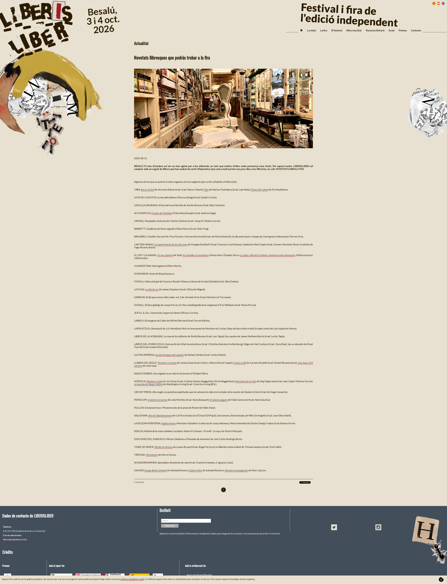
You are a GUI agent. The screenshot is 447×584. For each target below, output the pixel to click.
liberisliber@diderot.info (15, 539)
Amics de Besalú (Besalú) (199, 575)
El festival (336, 30)
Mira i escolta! (354, 30)
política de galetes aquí (132, 579)
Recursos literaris (375, 30)
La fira (323, 30)
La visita (311, 30)
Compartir (139, 482)
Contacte (416, 30)
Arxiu (392, 30)
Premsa (403, 30)
